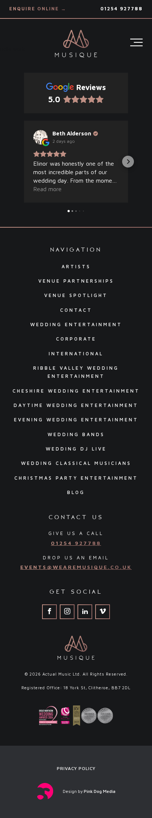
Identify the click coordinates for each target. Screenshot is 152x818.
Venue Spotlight (76, 295)
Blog (76, 492)
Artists (76, 266)
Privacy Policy (76, 768)
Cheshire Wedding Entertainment (76, 391)
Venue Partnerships (76, 281)
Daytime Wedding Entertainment (76, 405)
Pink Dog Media (99, 791)
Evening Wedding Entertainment (76, 419)
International (76, 353)
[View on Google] (40, 137)
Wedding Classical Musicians (76, 463)
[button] (24, 162)
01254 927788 (121, 8)
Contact (76, 310)
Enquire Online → (37, 8)
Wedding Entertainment (76, 324)
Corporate (76, 339)
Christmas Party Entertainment (76, 478)
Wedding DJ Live (76, 449)
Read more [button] (47, 189)
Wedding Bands (76, 434)
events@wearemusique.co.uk (76, 567)
